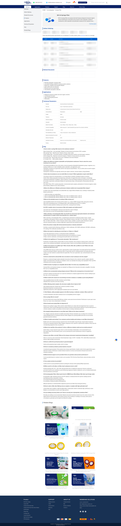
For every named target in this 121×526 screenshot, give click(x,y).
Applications (37, 7)
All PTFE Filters (26, 509)
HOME (44, 10)
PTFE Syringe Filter (47, 156)
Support (56, 7)
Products (47, 7)
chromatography (50, 10)
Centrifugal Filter (26, 513)
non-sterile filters (63, 174)
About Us (72, 7)
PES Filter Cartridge (27, 501)
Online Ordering (27, 12)
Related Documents (28, 15)
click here (83, 35)
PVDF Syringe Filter (47, 154)
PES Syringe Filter (47, 152)
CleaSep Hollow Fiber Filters (28, 505)
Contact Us (65, 507)
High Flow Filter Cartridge (28, 517)
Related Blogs (27, 30)
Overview (26, 9)
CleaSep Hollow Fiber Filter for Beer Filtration (31, 507)
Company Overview (67, 501)
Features (27, 18)
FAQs (49, 509)
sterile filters (89, 174)
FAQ (25, 27)
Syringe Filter (58, 10)
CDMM (49, 503)
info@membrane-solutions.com (55, 2)
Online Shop (82, 7)
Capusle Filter (26, 503)
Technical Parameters (29, 24)
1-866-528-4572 (85, 502)
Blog (64, 7)
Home (28, 7)
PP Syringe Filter (47, 157)
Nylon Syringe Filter (47, 151)
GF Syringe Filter (47, 159)
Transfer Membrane (27, 515)
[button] (68, 2)
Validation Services (51, 501)
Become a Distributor (67, 505)
